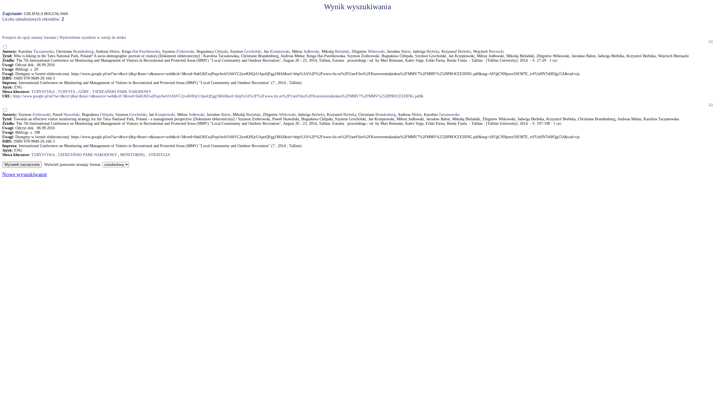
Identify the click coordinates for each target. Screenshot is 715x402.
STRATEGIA (159, 155)
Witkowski (376, 51)
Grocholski (252, 51)
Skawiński (71, 115)
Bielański (342, 51)
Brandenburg (83, 51)
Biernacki (496, 51)
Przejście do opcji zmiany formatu (29, 37)
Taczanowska (43, 51)
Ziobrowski (185, 51)
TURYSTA (66, 92)
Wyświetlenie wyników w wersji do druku (92, 37)
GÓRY (83, 92)
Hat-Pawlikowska (146, 51)
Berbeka (432, 51)
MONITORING (132, 155)
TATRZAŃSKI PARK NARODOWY (121, 92)
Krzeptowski (280, 51)
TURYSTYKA (42, 92)
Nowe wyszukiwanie (24, 174)
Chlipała (221, 51)
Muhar (114, 51)
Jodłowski (311, 51)
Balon (406, 51)
